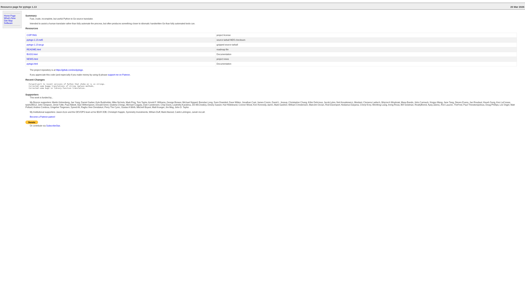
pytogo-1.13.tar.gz (35, 45)
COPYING (32, 35)
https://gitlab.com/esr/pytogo (69, 70)
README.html (34, 49)
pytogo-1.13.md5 (35, 40)
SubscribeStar (53, 126)
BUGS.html (32, 54)
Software (8, 23)
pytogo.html (32, 64)
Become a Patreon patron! (42, 117)
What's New (10, 18)
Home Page (10, 16)
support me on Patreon (119, 75)
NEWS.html (32, 59)
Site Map (8, 21)
